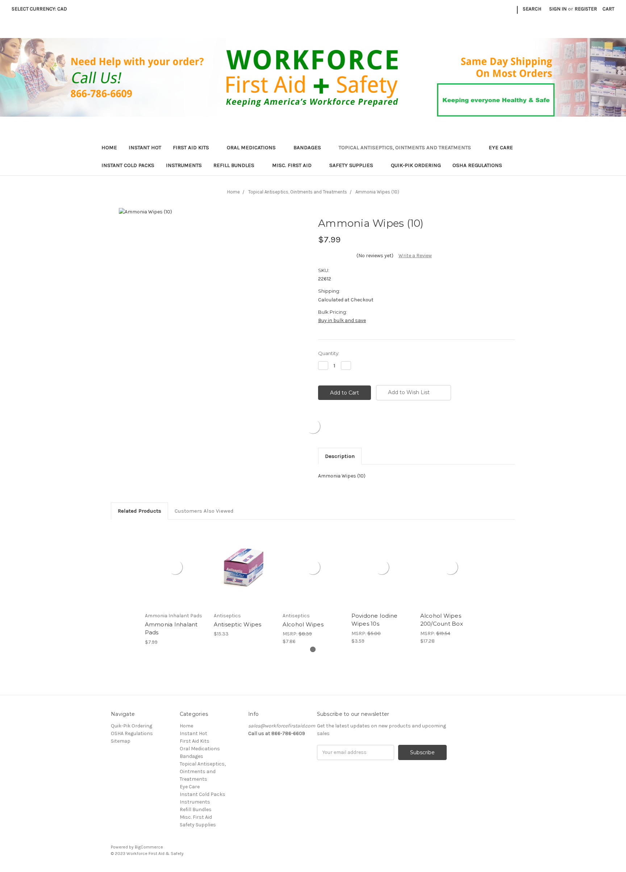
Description (340, 456)
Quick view (175, 561)
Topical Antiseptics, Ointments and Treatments (405, 147)
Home (109, 147)
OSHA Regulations (477, 165)
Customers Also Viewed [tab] (204, 511)
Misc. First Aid (292, 165)
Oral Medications (252, 147)
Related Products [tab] (139, 511)
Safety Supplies (352, 165)
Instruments (184, 165)
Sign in (558, 9)
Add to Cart (175, 574)
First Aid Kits (191, 147)
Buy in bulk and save (342, 320)
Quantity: (328, 353)
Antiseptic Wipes (238, 624)
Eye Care (501, 147)
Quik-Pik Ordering (416, 165)
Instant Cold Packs (127, 165)
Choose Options (244, 574)
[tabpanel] (175, 586)
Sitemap (120, 741)
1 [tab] (313, 649)
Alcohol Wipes (303, 624)
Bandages (307, 147)
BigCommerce (149, 847)
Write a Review (415, 256)
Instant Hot (145, 147)
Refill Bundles (234, 165)
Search (532, 9)
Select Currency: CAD (40, 9)
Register (586, 9)
